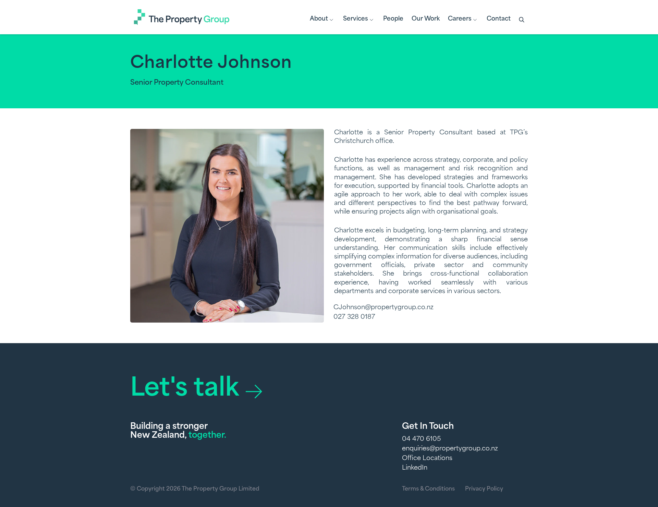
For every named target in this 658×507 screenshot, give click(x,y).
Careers (460, 19)
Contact (499, 19)
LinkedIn (414, 468)
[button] (522, 20)
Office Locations (427, 459)
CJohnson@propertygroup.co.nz (383, 308)
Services (355, 19)
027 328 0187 (354, 317)
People (393, 19)
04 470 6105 (421, 439)
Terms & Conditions (428, 489)
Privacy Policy (484, 489)
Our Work (426, 19)
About (319, 19)
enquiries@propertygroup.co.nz (450, 449)
